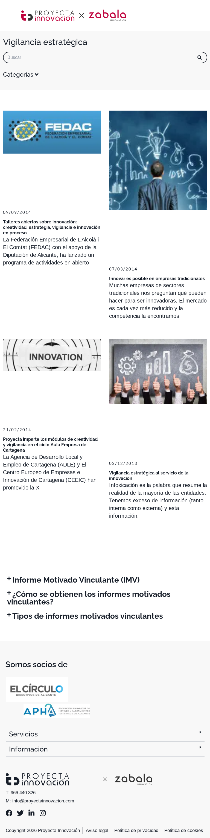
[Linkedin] (31, 813)
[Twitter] (20, 813)
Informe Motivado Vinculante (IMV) (76, 579)
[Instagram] (42, 813)
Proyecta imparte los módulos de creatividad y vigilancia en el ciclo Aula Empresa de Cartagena (50, 445)
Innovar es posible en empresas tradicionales (157, 278)
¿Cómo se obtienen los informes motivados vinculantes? (89, 598)
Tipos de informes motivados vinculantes (87, 616)
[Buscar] (199, 57)
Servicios (23, 734)
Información (28, 749)
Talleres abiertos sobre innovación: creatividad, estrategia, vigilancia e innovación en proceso (51, 227)
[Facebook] (9, 813)
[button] (105, 580)
